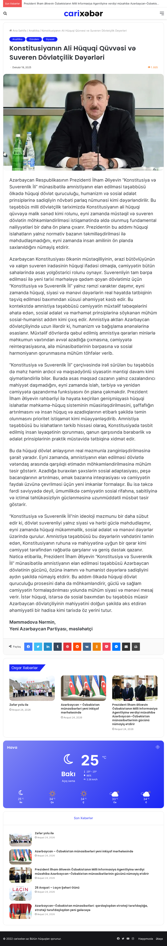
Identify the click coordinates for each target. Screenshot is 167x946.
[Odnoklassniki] (97, 647)
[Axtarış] (5, 14)
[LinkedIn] (48, 647)
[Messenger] (116, 647)
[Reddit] (77, 647)
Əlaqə (159, 938)
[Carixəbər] (83, 13)
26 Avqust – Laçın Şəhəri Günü (43, 3)
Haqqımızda (145, 938)
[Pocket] (106, 647)
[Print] (136, 647)
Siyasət (50, 39)
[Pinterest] (67, 647)
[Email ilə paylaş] (126, 647)
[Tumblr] (58, 647)
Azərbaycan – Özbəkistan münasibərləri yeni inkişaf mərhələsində (80, 708)
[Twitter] (38, 647)
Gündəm (34, 39)
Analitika (34, 30)
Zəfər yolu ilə (18, 705)
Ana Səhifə (19, 30)
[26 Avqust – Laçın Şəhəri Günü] (20, 893)
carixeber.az (21, 938)
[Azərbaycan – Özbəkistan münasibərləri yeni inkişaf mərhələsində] (83, 688)
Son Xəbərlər (83, 818)
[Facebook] (28, 647)
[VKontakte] (87, 647)
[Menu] (162, 14)
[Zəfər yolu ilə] (32, 688)
